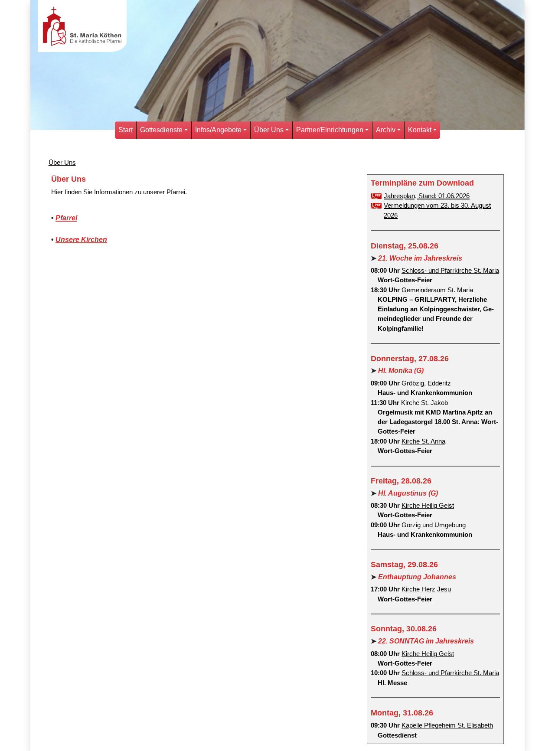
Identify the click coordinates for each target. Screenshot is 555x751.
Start (125, 130)
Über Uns (62, 162)
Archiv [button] (385, 130)
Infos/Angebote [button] (218, 130)
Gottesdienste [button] (161, 130)
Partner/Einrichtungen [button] (329, 130)
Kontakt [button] (419, 130)
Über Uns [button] (269, 130)
